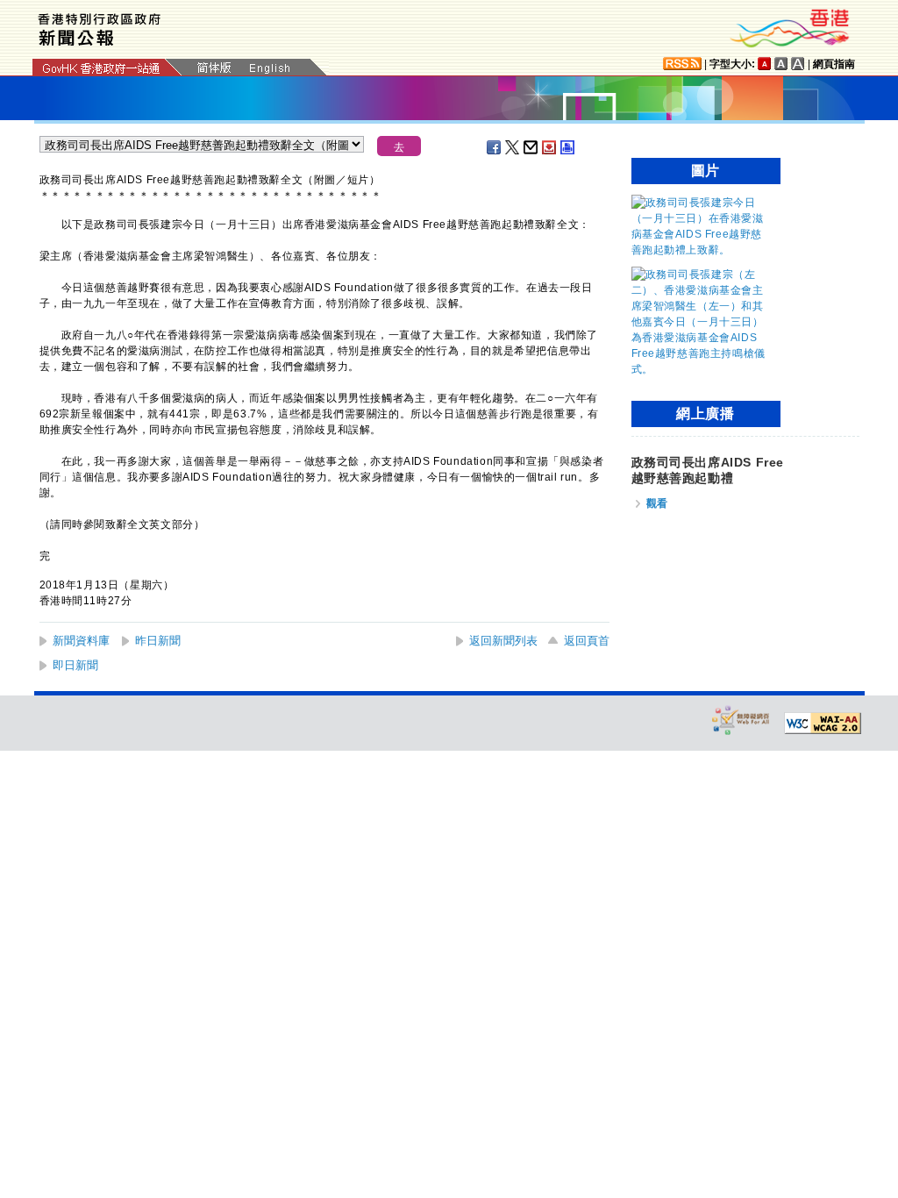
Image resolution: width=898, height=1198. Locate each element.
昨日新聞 (158, 640)
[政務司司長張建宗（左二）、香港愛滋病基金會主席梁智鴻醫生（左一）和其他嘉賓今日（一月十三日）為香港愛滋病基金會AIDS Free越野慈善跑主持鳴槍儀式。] (701, 369)
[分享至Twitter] (513, 147)
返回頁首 (586, 640)
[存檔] (550, 147)
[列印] (568, 147)
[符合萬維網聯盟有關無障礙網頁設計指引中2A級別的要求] (822, 723)
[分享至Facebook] (494, 147)
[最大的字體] (798, 63)
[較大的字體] (781, 63)
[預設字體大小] (765, 63)
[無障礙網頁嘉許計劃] (741, 719)
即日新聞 (75, 665)
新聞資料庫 (81, 640)
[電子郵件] (531, 147)
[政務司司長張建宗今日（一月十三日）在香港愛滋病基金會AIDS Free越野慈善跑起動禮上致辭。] (701, 250)
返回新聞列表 (503, 640)
